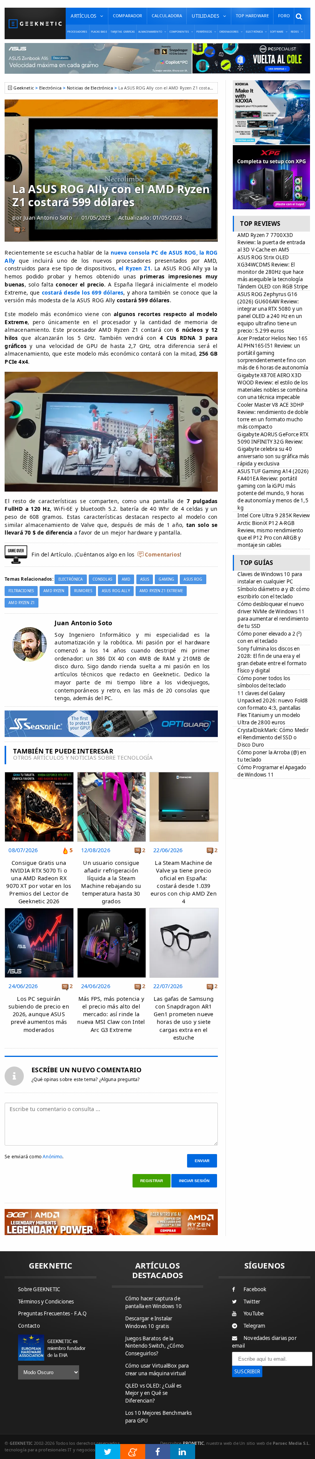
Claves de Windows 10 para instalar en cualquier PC (269, 578)
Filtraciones (21, 590)
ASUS (144, 579)
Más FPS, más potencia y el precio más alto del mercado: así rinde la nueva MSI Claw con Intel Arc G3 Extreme (111, 1014)
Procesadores (77, 31)
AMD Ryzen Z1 (21, 602)
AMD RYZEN (53, 590)
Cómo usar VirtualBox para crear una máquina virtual (157, 1369)
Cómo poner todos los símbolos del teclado (263, 682)
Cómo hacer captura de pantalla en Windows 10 (153, 1302)
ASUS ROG (193, 579)
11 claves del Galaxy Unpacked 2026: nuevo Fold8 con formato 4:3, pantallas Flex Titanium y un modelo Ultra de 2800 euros (272, 708)
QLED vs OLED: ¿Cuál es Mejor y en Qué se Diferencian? (153, 1393)
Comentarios (162, 554)
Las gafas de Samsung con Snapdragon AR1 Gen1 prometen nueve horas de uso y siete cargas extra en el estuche (184, 1018)
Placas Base (99, 31)
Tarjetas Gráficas (123, 31)
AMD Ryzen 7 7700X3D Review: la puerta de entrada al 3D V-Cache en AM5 (271, 242)
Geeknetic (23, 88)
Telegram (254, 1325)
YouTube (254, 1313)
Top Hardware (252, 15)
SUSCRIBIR (247, 1371)
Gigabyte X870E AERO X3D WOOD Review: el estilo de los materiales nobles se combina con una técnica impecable (272, 386)
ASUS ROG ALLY (116, 590)
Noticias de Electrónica (90, 88)
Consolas (102, 579)
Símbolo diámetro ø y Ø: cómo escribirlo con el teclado (273, 593)
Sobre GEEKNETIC (39, 1289)
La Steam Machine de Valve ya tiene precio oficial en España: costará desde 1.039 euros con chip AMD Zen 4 (184, 882)
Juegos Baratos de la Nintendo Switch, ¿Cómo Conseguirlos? (154, 1346)
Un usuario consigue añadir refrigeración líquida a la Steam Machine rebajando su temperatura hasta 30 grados (111, 882)
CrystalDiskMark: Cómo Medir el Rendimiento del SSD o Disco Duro (272, 737)
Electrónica (50, 88)
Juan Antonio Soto (47, 217)
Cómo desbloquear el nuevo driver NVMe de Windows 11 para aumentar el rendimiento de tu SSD (272, 615)
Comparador (128, 15)
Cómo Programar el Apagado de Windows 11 (271, 771)
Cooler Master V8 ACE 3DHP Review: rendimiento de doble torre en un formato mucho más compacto (272, 415)
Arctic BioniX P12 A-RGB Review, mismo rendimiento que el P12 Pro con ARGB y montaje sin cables (270, 534)
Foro (284, 15)
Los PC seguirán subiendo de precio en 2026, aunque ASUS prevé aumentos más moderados (38, 1014)
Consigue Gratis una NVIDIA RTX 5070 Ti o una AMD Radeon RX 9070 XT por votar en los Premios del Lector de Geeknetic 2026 (38, 882)
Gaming (166, 579)
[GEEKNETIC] (35, 23)
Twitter (252, 1301)
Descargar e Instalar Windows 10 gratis (148, 1322)
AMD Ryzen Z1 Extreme (161, 590)
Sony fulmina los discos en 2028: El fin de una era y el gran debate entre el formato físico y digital (272, 659)
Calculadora (167, 15)
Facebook (255, 1289)
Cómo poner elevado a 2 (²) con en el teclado (269, 637)
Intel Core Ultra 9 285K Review (273, 515)
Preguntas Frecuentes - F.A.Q (52, 1313)
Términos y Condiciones (46, 1301)
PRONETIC (193, 1443)
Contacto (29, 1325)
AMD (126, 579)
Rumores (83, 590)
